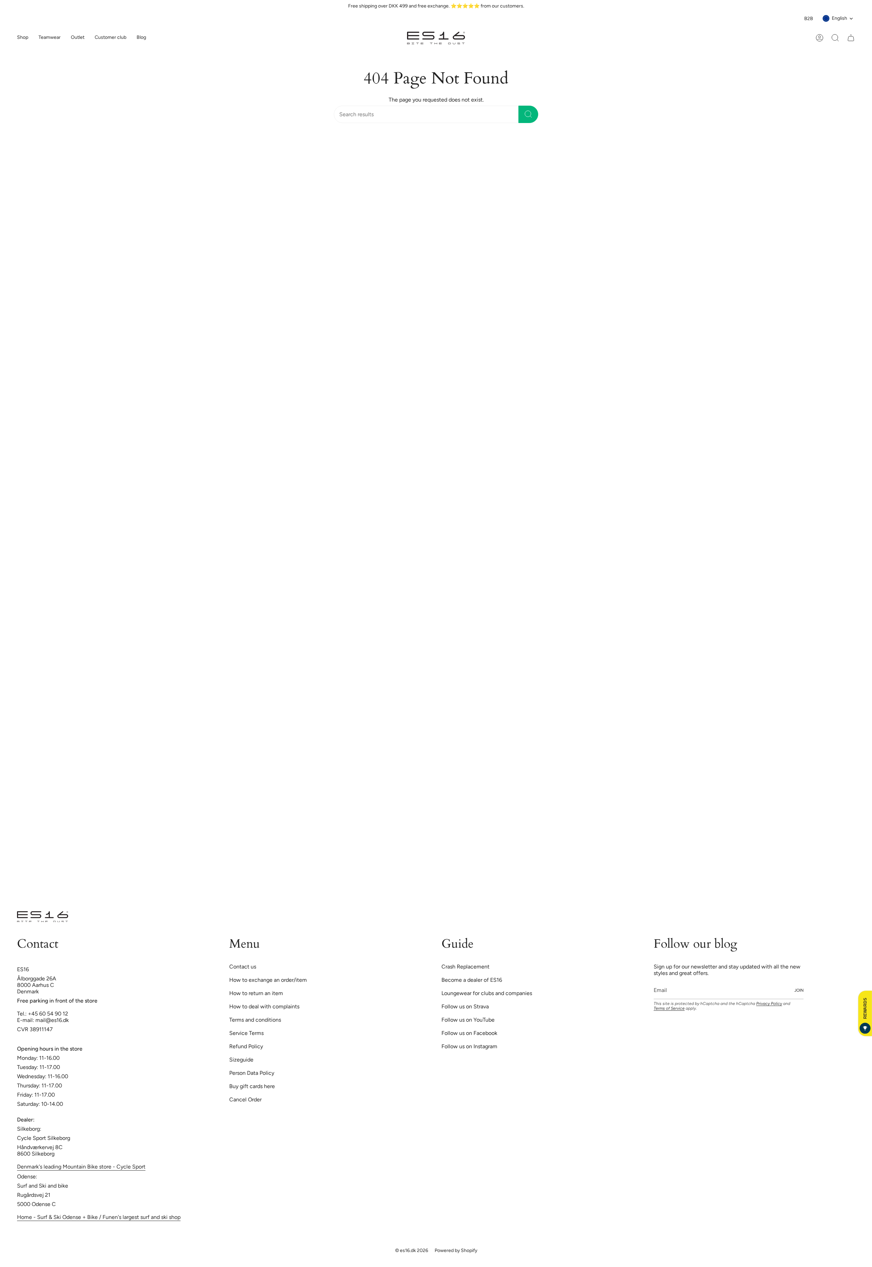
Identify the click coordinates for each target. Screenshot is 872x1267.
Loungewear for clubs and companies (486, 993)
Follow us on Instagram (469, 1046)
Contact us (242, 966)
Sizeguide (241, 1059)
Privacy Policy (769, 1003)
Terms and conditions (255, 1020)
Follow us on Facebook (469, 1033)
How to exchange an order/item (268, 980)
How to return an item (256, 993)
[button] (49, 38)
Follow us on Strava (465, 1006)
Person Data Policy (251, 1073)
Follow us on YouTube (468, 1020)
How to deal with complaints (264, 1006)
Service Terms (246, 1033)
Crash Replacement (465, 966)
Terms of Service (669, 1008)
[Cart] (851, 38)
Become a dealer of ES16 (471, 980)
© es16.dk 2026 (411, 1250)
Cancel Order (245, 1099)
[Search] (528, 114)
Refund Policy (246, 1046)
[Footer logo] (42, 916)
